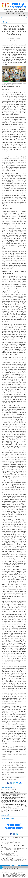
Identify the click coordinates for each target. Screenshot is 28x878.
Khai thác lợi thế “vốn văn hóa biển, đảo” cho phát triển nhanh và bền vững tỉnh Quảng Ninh (13, 809)
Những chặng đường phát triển (14, 831)
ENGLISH (18, 13)
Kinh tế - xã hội (9, 777)
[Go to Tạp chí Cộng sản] (14, 5)
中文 (13, 13)
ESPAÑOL (23, 13)
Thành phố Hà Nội (19, 777)
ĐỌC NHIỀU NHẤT (8, 818)
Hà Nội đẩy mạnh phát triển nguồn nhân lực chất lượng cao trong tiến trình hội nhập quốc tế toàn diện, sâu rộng (14, 806)
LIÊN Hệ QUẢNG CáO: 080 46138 (10, 868)
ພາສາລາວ (8, 13)
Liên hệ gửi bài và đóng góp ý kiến (12, 867)
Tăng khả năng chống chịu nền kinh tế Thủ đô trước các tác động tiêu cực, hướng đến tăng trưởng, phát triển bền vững (13, 802)
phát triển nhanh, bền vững (9, 779)
